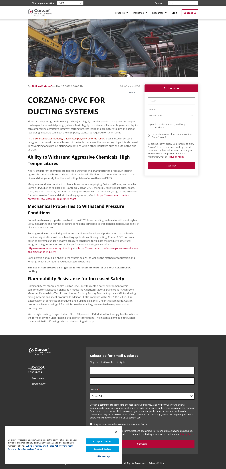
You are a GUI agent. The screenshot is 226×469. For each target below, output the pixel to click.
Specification (39, 383)
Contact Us (189, 12)
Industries (138, 12)
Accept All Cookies (102, 441)
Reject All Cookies (102, 449)
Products (120, 12)
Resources (157, 12)
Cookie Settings (102, 456)
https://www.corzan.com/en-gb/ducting (50, 248)
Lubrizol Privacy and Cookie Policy (43, 445)
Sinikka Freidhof (42, 86)
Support (159, 3)
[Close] (116, 431)
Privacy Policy (176, 156)
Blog (174, 12)
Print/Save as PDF (129, 86)
